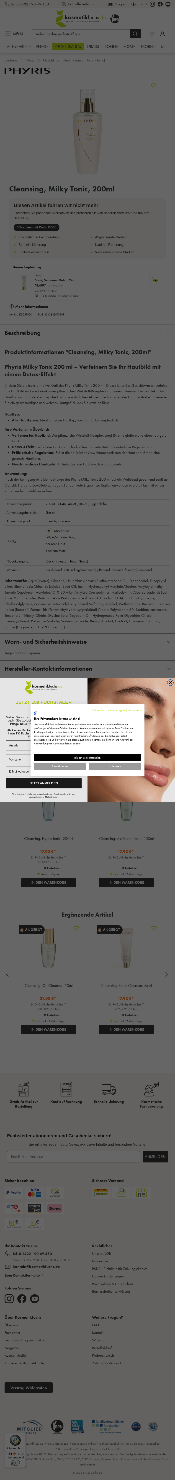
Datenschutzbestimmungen (108, 710)
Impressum (134, 710)
